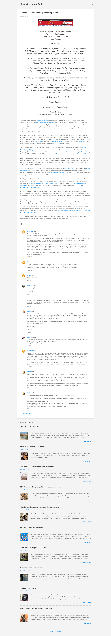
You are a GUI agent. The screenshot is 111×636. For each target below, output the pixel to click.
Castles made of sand (28, 588)
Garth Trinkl (30, 285)
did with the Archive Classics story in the (44, 183)
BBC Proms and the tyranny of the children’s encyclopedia (40, 487)
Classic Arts (78, 185)
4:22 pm (29, 280)
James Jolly (81, 141)
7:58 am (29, 409)
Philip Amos (30, 262)
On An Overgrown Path (31, 4)
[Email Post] (21, 225)
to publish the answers (57, 173)
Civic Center (30, 350)
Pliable (29, 311)
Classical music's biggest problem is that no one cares (39, 507)
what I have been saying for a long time (68, 210)
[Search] (93, 4)
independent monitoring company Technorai (72, 152)
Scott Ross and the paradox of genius (33, 548)
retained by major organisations (45, 123)
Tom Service (38, 141)
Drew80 (29, 275)
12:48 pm (30, 270)
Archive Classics (63, 175)
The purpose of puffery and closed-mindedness (37, 467)
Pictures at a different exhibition (32, 446)
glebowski (30, 337)
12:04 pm (30, 257)
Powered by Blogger (55, 631)
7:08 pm (29, 345)
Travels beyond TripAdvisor (30, 426)
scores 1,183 (83, 154)
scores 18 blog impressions (58, 154)
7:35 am (29, 366)
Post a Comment (27, 413)
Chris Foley (30, 231)
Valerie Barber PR (69, 168)
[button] (90, 12)
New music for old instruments (31, 568)
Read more (87, 441)
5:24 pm (29, 332)
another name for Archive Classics (30, 187)
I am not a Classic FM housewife (31, 527)
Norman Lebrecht (57, 141)
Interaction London (42, 120)
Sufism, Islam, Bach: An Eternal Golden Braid (36, 608)
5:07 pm (29, 306)
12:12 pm (30, 388)
